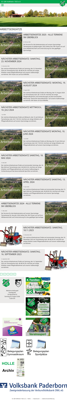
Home (29, 398)
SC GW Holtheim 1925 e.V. (11, 1)
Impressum (36, 398)
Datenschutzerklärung (48, 398)
